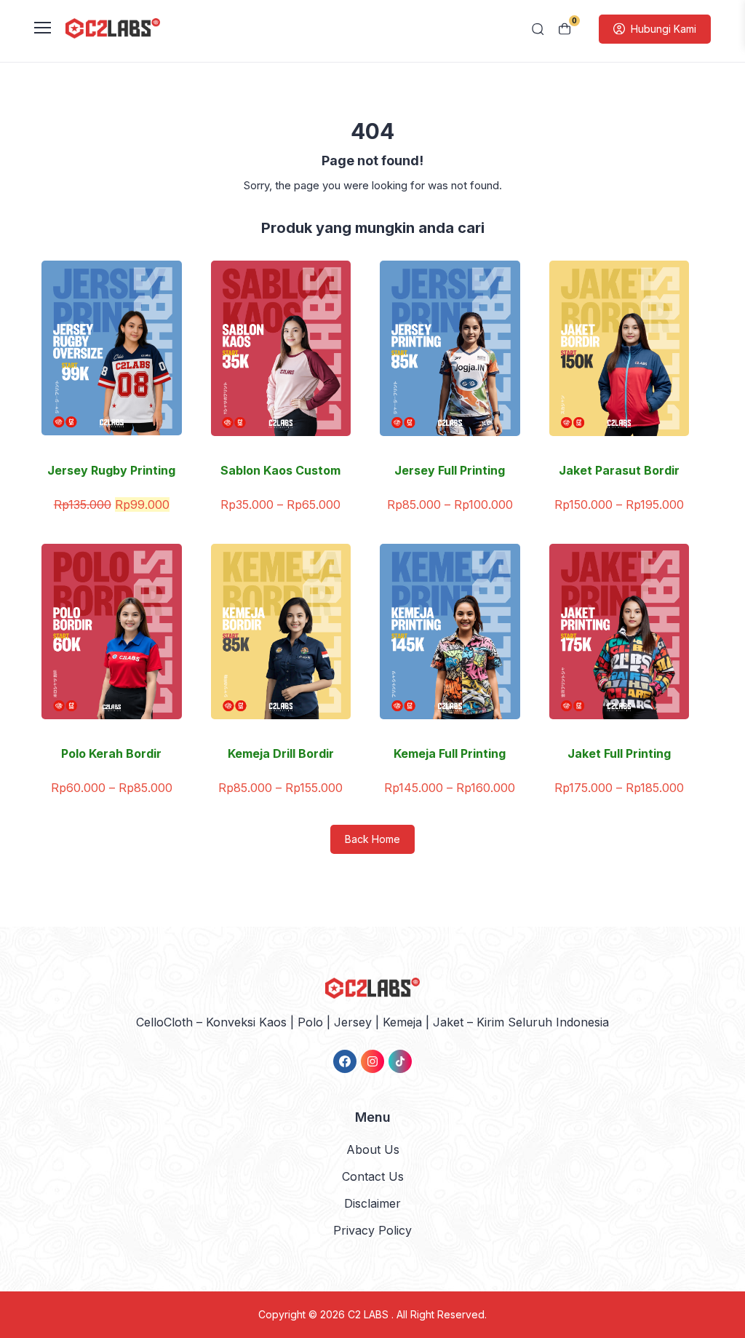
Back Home (372, 839)
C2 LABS (369, 1314)
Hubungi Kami (663, 29)
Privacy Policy (372, 1230)
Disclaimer (372, 1203)
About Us (372, 1149)
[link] (344, 1061)
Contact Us (373, 1176)
